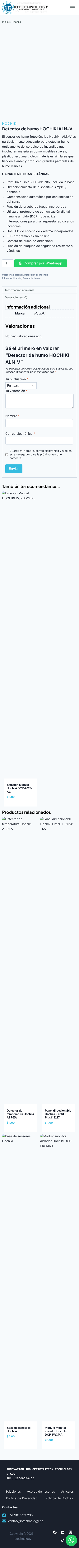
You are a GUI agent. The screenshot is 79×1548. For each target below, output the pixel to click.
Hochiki (16, 21)
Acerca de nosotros (41, 1491)
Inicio (5, 21)
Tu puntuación (16, 379)
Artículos (67, 1491)
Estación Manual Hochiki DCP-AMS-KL (19, 788)
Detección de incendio (36, 274)
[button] (71, 1540)
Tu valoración (16, 391)
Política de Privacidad (21, 1498)
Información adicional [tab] (19, 290)
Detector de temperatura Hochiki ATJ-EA (20, 1114)
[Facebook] (54, 1532)
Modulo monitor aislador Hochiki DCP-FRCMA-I (56, 1431)
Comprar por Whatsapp (43, 263)
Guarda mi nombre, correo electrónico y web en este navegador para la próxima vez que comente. (41, 454)
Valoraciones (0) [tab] (16, 297)
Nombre (12, 416)
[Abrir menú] (72, 8)
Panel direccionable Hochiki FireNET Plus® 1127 (58, 1114)
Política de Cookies (59, 1498)
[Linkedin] (62, 1532)
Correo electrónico (20, 433)
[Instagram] (70, 1532)
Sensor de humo (31, 278)
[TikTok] (62, 1540)
